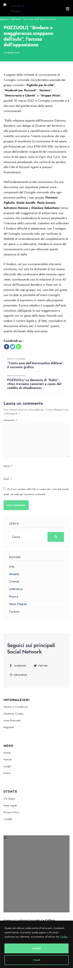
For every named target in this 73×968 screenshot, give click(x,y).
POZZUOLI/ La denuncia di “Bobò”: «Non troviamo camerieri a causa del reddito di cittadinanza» (34, 382)
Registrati (9, 727)
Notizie (8, 759)
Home (7, 753)
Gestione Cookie (13, 714)
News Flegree (18, 604)
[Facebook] (6, 346)
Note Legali (10, 805)
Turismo (14, 611)
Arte (11, 566)
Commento (10, 420)
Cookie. (64, 936)
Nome (8, 466)
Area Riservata (12, 720)
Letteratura (15, 589)
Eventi (7, 773)
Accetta (36, 948)
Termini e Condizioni (16, 707)
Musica (13, 596)
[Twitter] (12, 346)
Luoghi (7, 766)
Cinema (14, 581)
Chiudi (36, 960)
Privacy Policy (11, 812)
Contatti (8, 819)
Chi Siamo (9, 799)
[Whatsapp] (18, 346)
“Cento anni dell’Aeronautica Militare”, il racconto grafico (35, 363)
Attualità (14, 574)
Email (8, 479)
